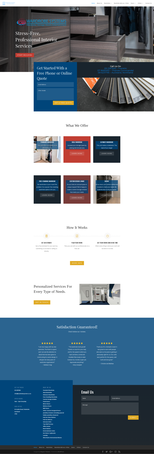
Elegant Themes (45, 451)
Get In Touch (42, 302)
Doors (132, 3)
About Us (99, 3)
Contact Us (148, 3)
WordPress (61, 451)
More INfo (77, 263)
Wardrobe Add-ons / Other (121, 3)
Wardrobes (107, 3)
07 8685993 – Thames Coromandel (115, 70)
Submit (133, 417)
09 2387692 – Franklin (115, 68)
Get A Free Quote (63, 103)
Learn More (47, 153)
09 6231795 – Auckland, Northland (115, 72)
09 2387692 (18, 390)
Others (140, 3)
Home (93, 3)
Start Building (24, 55)
